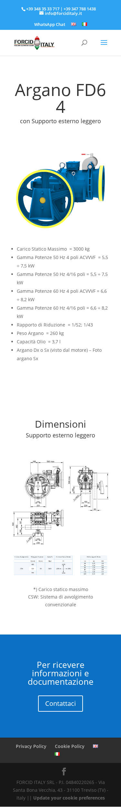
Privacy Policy (31, 746)
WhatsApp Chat (49, 24)
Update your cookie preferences (69, 798)
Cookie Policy (70, 746)
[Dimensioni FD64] (60, 543)
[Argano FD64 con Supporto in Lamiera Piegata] (60, 233)
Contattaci (60, 703)
